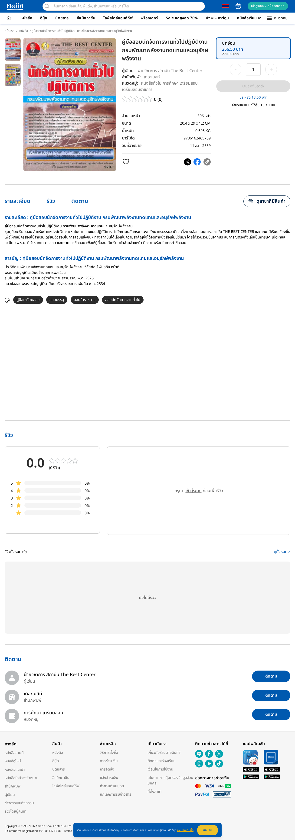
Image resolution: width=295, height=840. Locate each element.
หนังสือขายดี (14, 753)
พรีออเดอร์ (149, 18)
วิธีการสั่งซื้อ (109, 752)
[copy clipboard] (207, 161)
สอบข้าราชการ (84, 300)
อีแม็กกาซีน (86, 18)
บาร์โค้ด (128, 138)
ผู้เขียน (10, 794)
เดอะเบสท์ (152, 77)
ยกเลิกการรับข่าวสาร (115, 794)
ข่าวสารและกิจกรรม (19, 803)
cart (238, 6)
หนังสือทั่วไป (151, 83)
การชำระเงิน (109, 761)
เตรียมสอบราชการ (137, 89)
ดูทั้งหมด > (282, 552)
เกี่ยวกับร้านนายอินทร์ (164, 752)
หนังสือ (26, 18)
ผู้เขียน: (128, 71)
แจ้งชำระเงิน (109, 777)
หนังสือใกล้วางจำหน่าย (22, 778)
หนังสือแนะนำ (15, 769)
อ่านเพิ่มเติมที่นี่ (185, 830)
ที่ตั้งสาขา (155, 791)
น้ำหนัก (128, 131)
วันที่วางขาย (132, 145)
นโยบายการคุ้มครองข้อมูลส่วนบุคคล (170, 780)
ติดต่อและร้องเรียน (162, 761)
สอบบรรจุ (56, 300)
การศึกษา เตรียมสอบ (180, 83)
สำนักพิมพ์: (131, 77)
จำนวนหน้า (131, 116)
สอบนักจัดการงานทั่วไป (122, 300)
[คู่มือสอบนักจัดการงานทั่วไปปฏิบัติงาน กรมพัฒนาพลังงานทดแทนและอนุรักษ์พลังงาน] (187, 161)
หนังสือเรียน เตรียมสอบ (256, 18)
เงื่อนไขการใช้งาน (160, 769)
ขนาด (126, 123)
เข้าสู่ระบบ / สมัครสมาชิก (268, 5)
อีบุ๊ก (43, 18)
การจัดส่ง (107, 769)
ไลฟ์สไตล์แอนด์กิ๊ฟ (118, 18)
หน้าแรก (9, 31)
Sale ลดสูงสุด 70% (182, 18)
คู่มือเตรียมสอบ (28, 300)
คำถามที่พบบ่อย (112, 786)
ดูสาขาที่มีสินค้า (270, 201)
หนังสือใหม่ (13, 761)
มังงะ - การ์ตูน (217, 18)
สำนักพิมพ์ (12, 786)
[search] (47, 6)
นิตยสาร (62, 18)
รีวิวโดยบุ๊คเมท (15, 811)
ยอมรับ (207, 830)
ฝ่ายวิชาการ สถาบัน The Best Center (170, 71)
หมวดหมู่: (130, 83)
